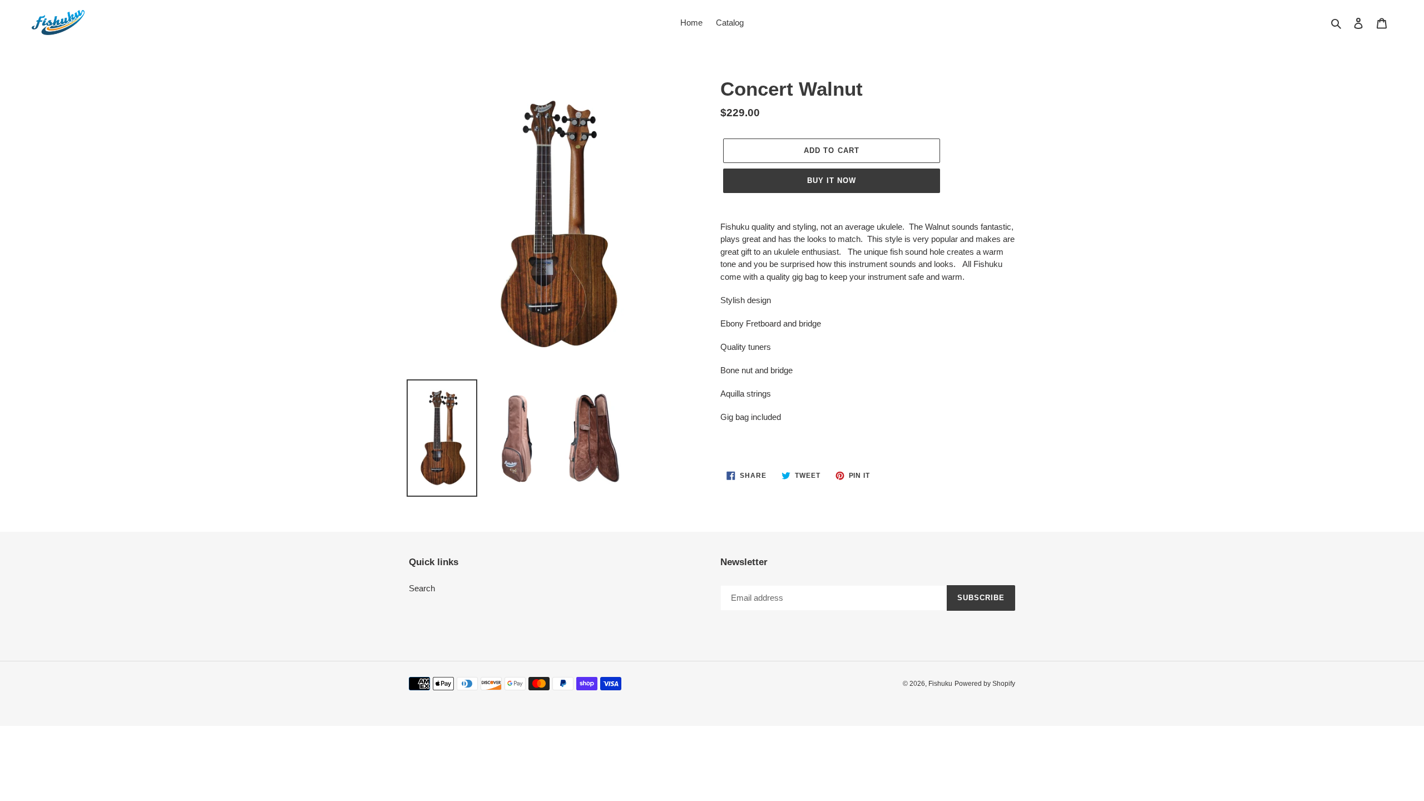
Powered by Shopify (985, 684)
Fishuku (940, 684)
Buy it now (831, 180)
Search (422, 588)
